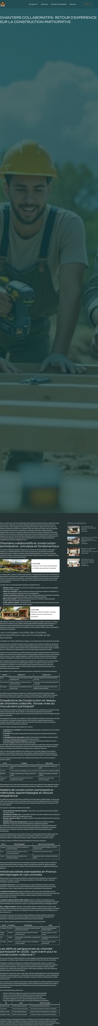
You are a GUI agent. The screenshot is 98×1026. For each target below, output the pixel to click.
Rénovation (73, 4)
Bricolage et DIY (33, 4)
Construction (44, 4)
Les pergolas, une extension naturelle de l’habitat (88, 528)
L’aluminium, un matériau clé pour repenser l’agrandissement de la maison (89, 540)
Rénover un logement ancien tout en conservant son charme (89, 550)
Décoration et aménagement (59, 4)
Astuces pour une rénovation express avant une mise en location (87, 562)
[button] (88, 4)
